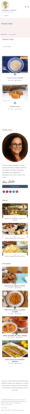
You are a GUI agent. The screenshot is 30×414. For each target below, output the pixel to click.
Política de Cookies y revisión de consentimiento (12, 410)
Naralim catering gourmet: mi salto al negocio (15, 238)
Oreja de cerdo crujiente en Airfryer (14, 286)
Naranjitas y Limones (9, 10)
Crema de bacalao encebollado (15, 78)
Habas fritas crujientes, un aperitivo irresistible (15, 311)
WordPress (18, 402)
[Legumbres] (15, 307)
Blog (15, 216)
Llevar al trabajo (23, 58)
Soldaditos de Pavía (15, 106)
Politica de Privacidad (6, 404)
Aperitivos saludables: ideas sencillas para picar (15, 256)
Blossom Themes (5, 402)
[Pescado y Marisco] (15, 74)
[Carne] (15, 283)
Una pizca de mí (15, 186)
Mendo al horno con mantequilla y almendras (15, 360)
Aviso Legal (4, 407)
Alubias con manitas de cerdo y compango (15, 335)
